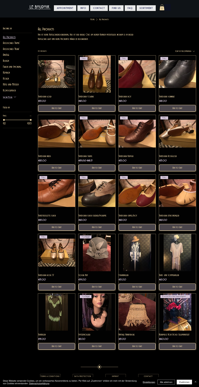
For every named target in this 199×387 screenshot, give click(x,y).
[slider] (4, 120)
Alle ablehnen (166, 382)
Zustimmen (184, 382)
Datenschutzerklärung (39, 383)
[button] (162, 7)
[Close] (195, 382)
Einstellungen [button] (149, 382)
